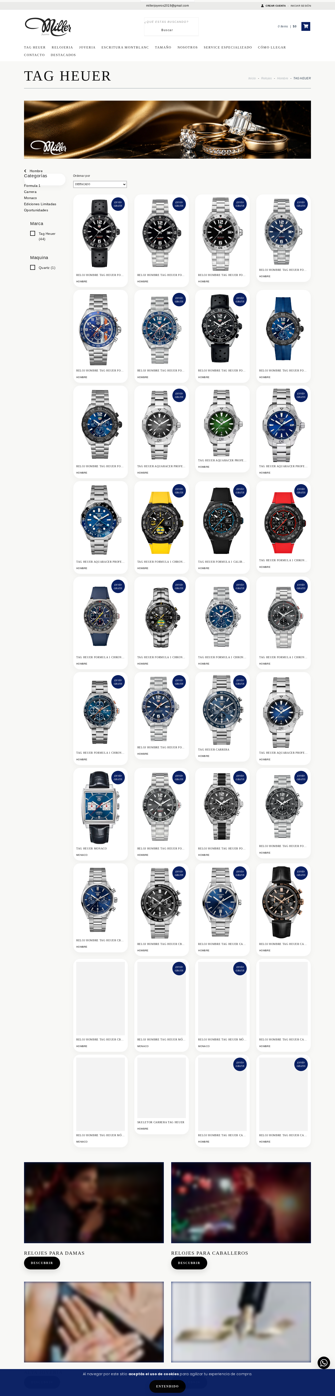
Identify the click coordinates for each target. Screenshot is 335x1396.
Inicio (252, 78)
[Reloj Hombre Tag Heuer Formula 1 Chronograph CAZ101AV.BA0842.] (100, 427)
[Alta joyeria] (94, 1322)
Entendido (167, 1386)
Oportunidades (36, 210)
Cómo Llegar (272, 47)
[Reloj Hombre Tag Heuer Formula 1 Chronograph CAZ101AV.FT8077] (283, 331)
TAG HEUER (35, 47)
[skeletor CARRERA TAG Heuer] (161, 1088)
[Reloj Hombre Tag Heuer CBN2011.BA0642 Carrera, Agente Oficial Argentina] (100, 901)
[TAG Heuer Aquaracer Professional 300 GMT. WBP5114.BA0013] (100, 523)
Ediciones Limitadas (40, 204)
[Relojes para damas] (94, 1202)
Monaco (30, 198)
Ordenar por (81, 176)
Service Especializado (228, 47)
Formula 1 (32, 186)
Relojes (266, 78)
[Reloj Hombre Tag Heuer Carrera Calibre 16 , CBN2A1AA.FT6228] (283, 1000)
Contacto (34, 55)
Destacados (63, 55)
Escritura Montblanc (125, 47)
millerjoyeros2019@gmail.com (167, 5)
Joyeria (87, 47)
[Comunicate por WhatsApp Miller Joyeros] (324, 1363)
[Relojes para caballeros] (241, 1202)
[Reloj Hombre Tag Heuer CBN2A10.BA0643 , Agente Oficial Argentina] (100, 1003)
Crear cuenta (276, 5)
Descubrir (42, 1263)
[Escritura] (241, 1322)
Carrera (30, 192)
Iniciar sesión (301, 5)
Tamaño (163, 47)
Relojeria (62, 47)
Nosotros (188, 47)
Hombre (282, 78)
